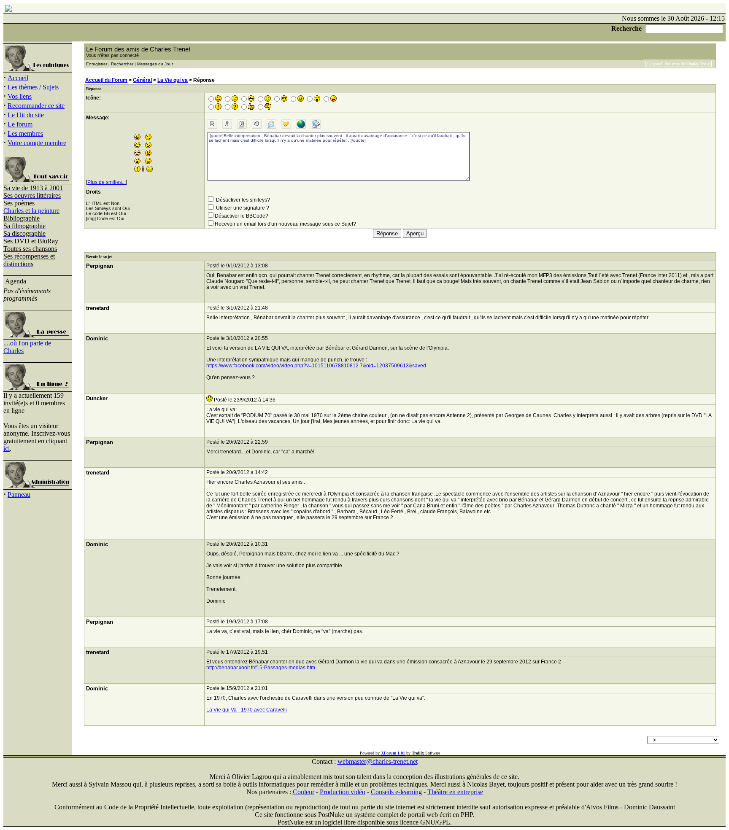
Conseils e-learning (396, 791)
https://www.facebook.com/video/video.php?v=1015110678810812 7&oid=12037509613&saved (316, 366)
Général (142, 80)
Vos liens (20, 96)
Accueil (18, 77)
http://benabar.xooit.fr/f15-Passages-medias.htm (260, 668)
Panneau (19, 494)
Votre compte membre (37, 142)
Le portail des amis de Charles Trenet (678, 64)
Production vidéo (342, 791)
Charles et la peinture (31, 210)
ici (6, 448)
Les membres (25, 133)
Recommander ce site (36, 105)
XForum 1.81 (393, 753)
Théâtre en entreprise (455, 791)
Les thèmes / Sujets (33, 87)
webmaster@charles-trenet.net (378, 761)
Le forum (20, 124)
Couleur (303, 791)
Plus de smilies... (106, 182)
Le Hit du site (26, 115)
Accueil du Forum (106, 80)
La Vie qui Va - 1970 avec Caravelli (246, 710)
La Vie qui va (172, 80)
